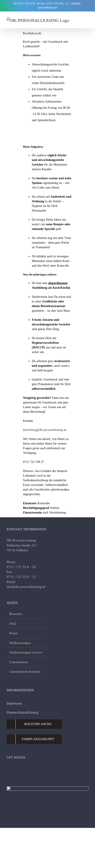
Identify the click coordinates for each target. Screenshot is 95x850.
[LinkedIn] (25, 769)
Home (13, 633)
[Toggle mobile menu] (86, 18)
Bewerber (16, 614)
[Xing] (40, 769)
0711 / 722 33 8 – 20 (21, 567)
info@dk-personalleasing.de (26, 586)
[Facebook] (9, 769)
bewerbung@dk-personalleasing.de (44, 430)
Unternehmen (18, 662)
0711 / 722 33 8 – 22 (21, 577)
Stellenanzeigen (20, 643)
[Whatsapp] (32, 769)
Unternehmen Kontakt (24, 671)
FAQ (12, 623)
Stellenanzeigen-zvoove (25, 652)
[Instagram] (17, 769)
